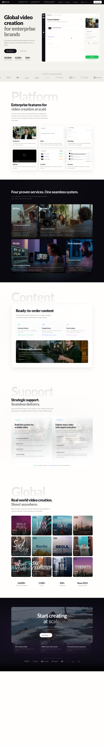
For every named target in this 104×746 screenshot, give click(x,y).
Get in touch (23, 51)
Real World (60, 2)
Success (36, 465)
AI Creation (67, 2)
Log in (90, 2)
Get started (97, 2)
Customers (75, 2)
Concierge (51, 465)
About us (83, 2)
